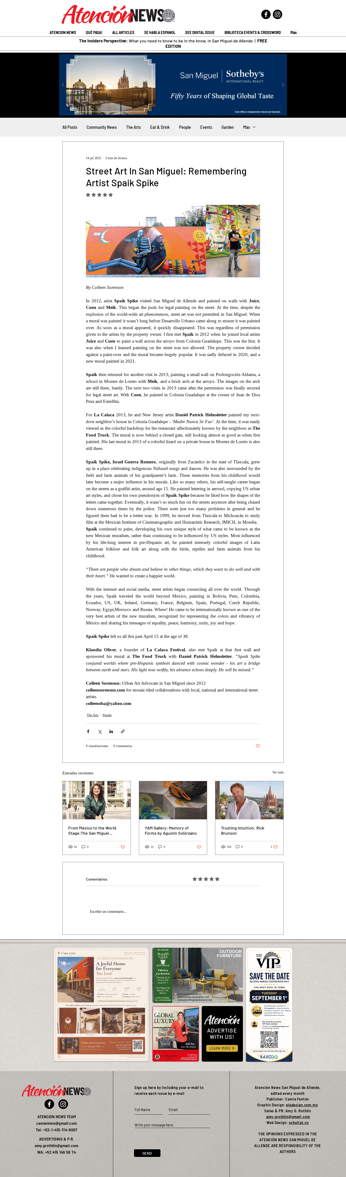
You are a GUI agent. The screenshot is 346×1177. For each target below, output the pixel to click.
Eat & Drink (160, 127)
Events (206, 127)
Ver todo (278, 772)
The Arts (133, 127)
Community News (102, 127)
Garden (227, 127)
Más (246, 127)
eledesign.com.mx (302, 1104)
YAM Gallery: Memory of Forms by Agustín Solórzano (171, 830)
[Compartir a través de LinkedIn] (111, 731)
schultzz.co (299, 1122)
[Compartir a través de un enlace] (123, 731)
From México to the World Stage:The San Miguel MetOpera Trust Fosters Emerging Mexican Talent (92, 830)
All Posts (69, 127)
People (185, 127)
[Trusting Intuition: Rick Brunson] (249, 800)
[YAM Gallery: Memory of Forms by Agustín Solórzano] (173, 800)
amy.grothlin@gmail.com (288, 1116)
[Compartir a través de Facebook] (88, 731)
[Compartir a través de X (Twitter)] (99, 731)
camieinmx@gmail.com (56, 1123)
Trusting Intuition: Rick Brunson (242, 830)
